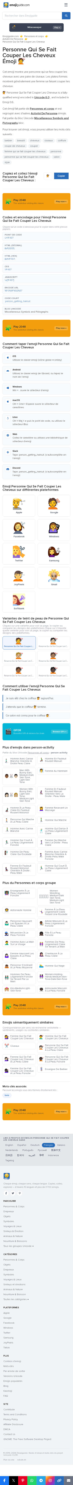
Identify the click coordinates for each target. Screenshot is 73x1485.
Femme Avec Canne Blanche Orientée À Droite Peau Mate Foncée (53, 855)
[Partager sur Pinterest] (22, 1480)
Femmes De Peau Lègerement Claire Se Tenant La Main (52, 944)
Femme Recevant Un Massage (53, 809)
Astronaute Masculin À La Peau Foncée (53, 989)
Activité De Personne (13, 39)
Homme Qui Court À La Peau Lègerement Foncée (18, 842)
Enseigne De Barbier (53, 1069)
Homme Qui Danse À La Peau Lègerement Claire (53, 831)
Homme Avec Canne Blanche (18, 829)
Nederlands (11, 1150)
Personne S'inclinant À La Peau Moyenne (18, 966)
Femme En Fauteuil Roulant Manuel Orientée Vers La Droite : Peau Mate (52, 793)
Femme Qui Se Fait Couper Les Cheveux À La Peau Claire (19, 1059)
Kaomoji (7, 1390)
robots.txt (21, 1460)
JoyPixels (8, 1342)
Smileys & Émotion (13, 1231)
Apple (6, 1312)
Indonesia (53, 1155)
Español (21, 1145)
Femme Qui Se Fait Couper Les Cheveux (19, 1037)
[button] (36, 236)
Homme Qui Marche (53, 820)
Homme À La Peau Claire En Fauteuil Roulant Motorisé (17, 810)
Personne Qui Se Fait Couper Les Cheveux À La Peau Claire (53, 1047)
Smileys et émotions (14, 1284)
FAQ (5, 1395)
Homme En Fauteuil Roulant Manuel (52, 759)
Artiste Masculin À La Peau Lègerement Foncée (53, 923)
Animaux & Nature (13, 1236)
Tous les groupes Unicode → (18, 1246)
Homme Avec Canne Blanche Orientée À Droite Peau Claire (18, 761)
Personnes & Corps (13, 1206)
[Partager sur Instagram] (50, 1480)
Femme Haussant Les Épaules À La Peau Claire (19, 956)
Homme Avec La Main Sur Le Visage (19, 943)
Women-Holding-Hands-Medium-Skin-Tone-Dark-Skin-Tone (53, 977)
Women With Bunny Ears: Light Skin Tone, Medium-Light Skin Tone (19, 795)
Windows (8, 1327)
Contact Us (9, 1434)
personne (56, 151)
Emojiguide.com (11, 36)
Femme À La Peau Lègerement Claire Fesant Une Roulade (53, 912)
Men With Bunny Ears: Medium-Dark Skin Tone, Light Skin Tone (19, 776)
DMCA (6, 1429)
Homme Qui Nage (52, 965)
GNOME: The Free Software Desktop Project (27, 1439)
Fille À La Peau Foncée (50, 933)
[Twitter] (13, 1193)
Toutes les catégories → (16, 1299)
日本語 (9, 1155)
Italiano (61, 1145)
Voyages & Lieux (12, 1226)
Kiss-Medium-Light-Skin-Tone (17, 989)
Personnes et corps (34, 36)
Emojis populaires (12, 1381)
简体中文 (56, 1150)
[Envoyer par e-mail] (68, 1480)
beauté (21, 140)
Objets (7, 1216)
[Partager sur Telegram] (41, 1480)
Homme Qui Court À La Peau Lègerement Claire (53, 868)
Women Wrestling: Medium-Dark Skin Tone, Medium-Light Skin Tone (51, 896)
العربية (32, 1155)
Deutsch (35, 1145)
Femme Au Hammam (53, 771)
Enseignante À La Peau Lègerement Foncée (17, 893)
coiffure (62, 140)
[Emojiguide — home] (16, 5)
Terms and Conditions (15, 1414)
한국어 (20, 1155)
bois (7, 1095)
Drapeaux (8, 1211)
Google (7, 1317)
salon (57, 156)
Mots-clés (8, 1366)
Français (48, 1145)
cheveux (34, 140)
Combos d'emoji (12, 1361)
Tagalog (9, 1160)
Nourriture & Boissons (15, 1241)
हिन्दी (42, 1155)
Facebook (8, 1322)
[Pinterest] (19, 1193)
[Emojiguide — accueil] (6, 1176)
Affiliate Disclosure (13, 1424)
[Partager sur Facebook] (4, 1480)
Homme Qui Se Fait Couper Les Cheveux (53, 1037)
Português (27, 1150)
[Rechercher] (66, 15)
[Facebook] (6, 1193)
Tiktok (6, 1347)
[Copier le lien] (59, 1480)
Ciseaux (11, 1046)
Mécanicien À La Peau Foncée (16, 933)
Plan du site (8, 1460)
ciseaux (48, 140)
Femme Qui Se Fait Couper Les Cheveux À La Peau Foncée (19, 1071)
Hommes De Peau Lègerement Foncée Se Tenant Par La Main (18, 978)
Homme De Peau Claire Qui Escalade (18, 853)
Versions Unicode (12, 1376)
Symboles (8, 1221)
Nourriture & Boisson (14, 1294)
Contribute (9, 1409)
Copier (61, 175)
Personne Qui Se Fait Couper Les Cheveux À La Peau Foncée (53, 1059)
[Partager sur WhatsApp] (31, 1480)
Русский (42, 1150)
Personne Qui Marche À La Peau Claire (19, 820)
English (9, 1145)
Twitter (6, 1332)
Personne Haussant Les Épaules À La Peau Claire (18, 923)
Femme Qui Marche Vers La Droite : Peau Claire (53, 842)
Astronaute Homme (17, 910)
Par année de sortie (14, 1371)
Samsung (8, 1337)
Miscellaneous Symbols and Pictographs (26, 311)
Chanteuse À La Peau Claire (50, 954)
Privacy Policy (10, 1419)
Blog (5, 1386)
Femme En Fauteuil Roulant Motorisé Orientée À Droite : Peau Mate (17, 869)
